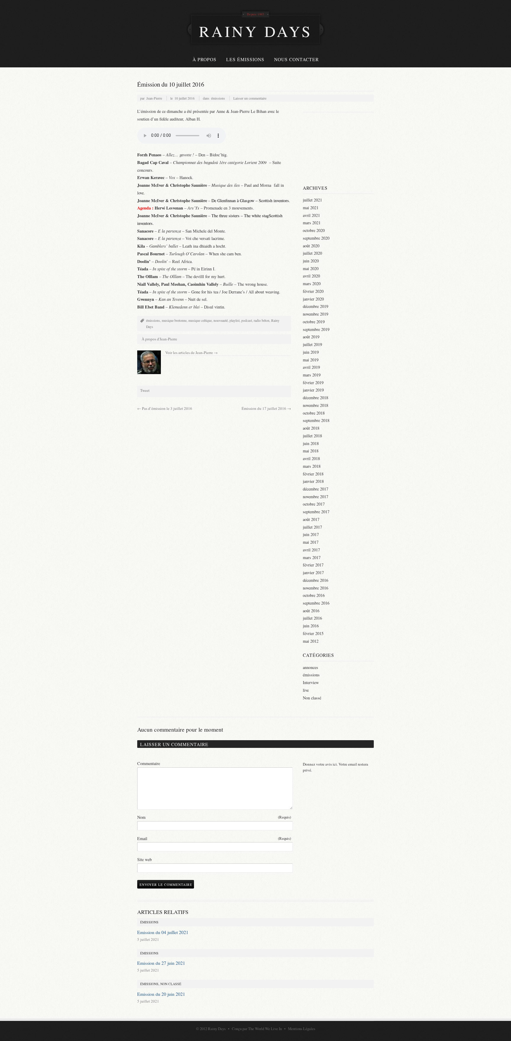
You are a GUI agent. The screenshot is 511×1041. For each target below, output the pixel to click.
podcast (246, 320)
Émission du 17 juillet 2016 (266, 408)
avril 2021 (311, 215)
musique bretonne (174, 320)
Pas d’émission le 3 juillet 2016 (164, 408)
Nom (214, 817)
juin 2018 (311, 443)
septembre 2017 (316, 511)
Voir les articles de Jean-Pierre (191, 352)
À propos (204, 59)
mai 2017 (310, 542)
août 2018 (311, 428)
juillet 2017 (312, 527)
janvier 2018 (313, 481)
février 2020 (313, 291)
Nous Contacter (296, 59)
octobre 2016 (314, 595)
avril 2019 (311, 367)
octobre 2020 (314, 230)
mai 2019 (310, 360)
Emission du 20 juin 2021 (161, 994)
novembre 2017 (315, 496)
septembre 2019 (316, 329)
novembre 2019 (315, 314)
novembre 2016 (315, 588)
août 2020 (311, 246)
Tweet (145, 390)
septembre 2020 (316, 238)
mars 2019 (312, 375)
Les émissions (245, 59)
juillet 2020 (312, 253)
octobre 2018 (314, 413)
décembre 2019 (315, 306)
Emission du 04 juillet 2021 (162, 932)
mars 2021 (312, 222)
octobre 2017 (314, 504)
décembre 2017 (315, 489)
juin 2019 (311, 352)
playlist (234, 320)
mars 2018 (312, 466)
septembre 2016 (316, 603)
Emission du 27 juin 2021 (161, 963)
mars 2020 (312, 283)
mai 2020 (310, 268)
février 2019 (313, 382)
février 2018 (313, 474)
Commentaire (148, 763)
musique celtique (200, 320)
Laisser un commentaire (249, 98)
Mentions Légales (301, 1028)
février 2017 (313, 565)
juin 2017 (311, 534)
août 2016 (311, 610)
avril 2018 (311, 458)
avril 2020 (311, 276)
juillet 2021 (312, 200)
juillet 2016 (312, 618)
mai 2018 (310, 451)
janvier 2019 (313, 390)
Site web (144, 859)
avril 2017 (311, 550)
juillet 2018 (312, 436)
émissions (218, 98)
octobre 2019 (314, 321)
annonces (310, 667)
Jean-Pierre (154, 98)
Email (214, 838)
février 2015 (313, 633)
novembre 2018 (315, 405)
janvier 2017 (313, 572)
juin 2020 (311, 261)
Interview (311, 682)
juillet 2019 (312, 344)
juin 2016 (311, 626)
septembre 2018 (316, 420)
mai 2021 (310, 207)
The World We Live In (265, 1028)
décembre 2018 (315, 397)
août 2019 (311, 337)
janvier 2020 (313, 299)
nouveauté (221, 320)
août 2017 (311, 519)
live (306, 690)
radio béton (261, 320)
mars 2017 (312, 557)
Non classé (312, 698)
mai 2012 (310, 641)
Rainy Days (217, 1028)
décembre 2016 (315, 580)
